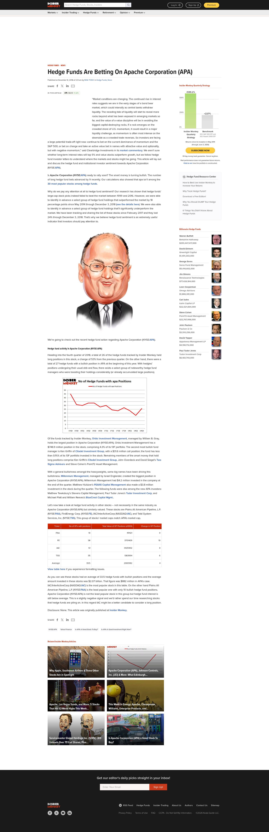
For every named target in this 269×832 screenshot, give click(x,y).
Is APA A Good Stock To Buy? (86, 629)
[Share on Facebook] (58, 86)
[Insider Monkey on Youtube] (64, 813)
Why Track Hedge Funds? (194, 191)
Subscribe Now (200, 150)
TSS (72, 518)
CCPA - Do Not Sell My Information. (175, 812)
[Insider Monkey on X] (57, 813)
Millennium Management (75, 476)
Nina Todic (89, 80)
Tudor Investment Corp (139, 493)
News (63, 65)
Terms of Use (141, 812)
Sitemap (215, 805)
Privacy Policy (125, 812)
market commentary (131, 150)
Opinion (124, 12)
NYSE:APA (53, 629)
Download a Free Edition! (194, 196)
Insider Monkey (118, 610)
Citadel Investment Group (89, 451)
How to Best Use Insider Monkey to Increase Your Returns (199, 184)
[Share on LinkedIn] (67, 86)
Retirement (108, 12)
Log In (174, 5)
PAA (57, 514)
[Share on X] (62, 86)
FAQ (153, 812)
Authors (189, 805)
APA (57, 167)
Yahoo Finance (66, 629)
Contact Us (201, 805)
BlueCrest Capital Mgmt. (99, 497)
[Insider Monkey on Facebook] (51, 813)
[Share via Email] (72, 86)
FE (90, 514)
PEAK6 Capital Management (110, 485)
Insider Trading (69, 12)
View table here (56, 569)
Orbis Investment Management (109, 438)
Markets (52, 12)
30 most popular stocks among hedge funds (72, 184)
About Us (176, 805)
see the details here (128, 204)
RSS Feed (128, 805)
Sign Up (192, 5)
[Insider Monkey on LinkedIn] (70, 813)
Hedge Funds (90, 12)
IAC (129, 514)
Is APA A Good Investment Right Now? (116, 629)
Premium (211, 5)
